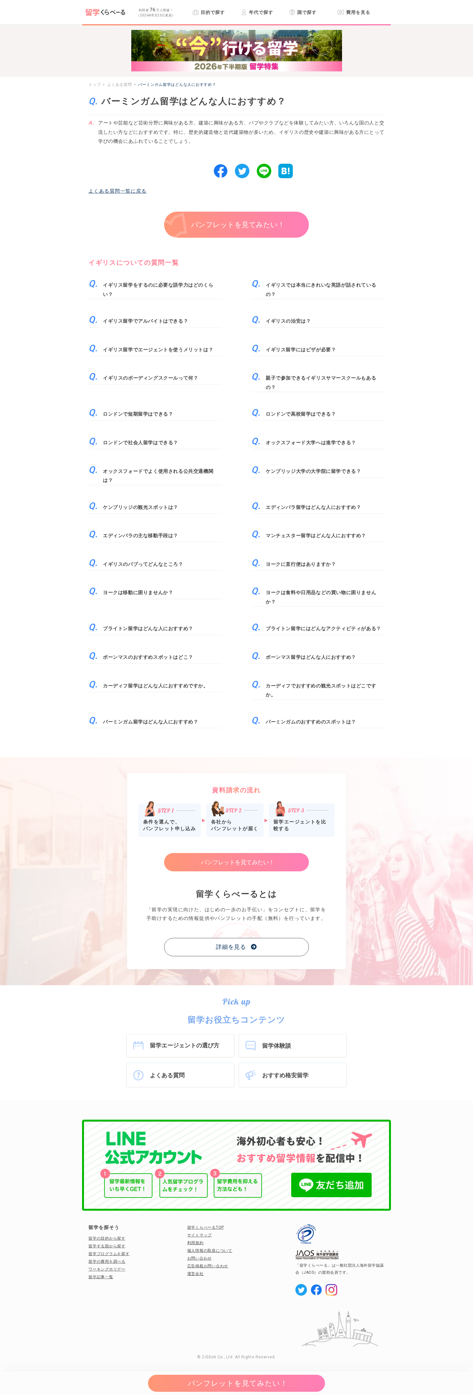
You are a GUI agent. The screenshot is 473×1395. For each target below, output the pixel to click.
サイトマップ (199, 1235)
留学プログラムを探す (109, 1254)
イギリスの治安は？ (288, 321)
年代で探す (261, 12)
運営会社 (195, 1273)
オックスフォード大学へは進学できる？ (311, 442)
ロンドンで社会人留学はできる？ (140, 442)
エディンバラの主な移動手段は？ (140, 535)
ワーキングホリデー (106, 1269)
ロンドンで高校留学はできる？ (301, 414)
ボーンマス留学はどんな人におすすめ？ (311, 657)
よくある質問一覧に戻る (117, 191)
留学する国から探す (106, 1246)
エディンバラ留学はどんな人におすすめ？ (313, 507)
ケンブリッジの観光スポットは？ (140, 507)
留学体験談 (276, 1045)
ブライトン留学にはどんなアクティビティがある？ (323, 628)
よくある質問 (167, 1075)
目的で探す (213, 12)
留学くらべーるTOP (205, 1227)
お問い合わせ (199, 1258)
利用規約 (195, 1243)
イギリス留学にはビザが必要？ (301, 350)
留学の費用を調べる (106, 1261)
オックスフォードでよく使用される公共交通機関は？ (158, 475)
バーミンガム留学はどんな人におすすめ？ (150, 722)
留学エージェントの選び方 (184, 1045)
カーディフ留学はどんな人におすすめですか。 (156, 686)
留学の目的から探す (106, 1238)
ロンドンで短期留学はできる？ (138, 414)
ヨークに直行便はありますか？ (301, 564)
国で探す (307, 12)
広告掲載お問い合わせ (207, 1266)
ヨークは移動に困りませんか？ (138, 592)
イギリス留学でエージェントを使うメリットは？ (158, 350)
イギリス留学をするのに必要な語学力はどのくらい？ (158, 289)
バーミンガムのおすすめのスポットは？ (311, 722)
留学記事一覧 (100, 1277)
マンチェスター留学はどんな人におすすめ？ (316, 535)
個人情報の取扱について (209, 1250)
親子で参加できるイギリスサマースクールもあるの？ (321, 382)
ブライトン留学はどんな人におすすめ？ (148, 628)
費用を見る (358, 12)
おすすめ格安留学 (285, 1075)
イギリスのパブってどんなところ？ (143, 564)
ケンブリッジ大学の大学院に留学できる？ (313, 471)
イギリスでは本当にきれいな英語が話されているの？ (321, 289)
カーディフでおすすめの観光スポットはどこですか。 (321, 690)
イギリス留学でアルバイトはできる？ (145, 321)
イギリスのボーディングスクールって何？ (150, 378)
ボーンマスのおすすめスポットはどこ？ (148, 657)
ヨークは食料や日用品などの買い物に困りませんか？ (321, 597)
